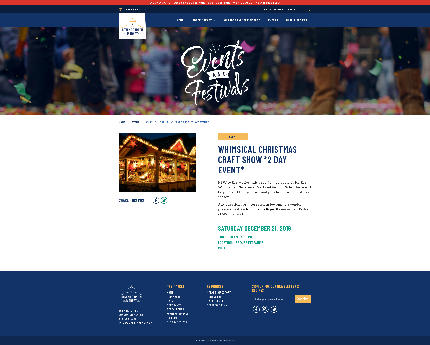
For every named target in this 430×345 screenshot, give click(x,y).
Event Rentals (216, 301)
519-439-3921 (127, 318)
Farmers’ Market (178, 313)
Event (233, 136)
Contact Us (292, 9)
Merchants (174, 305)
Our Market (174, 297)
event (136, 122)
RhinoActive (229, 340)
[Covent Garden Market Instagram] (265, 311)
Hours (267, 9)
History (172, 318)
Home (180, 20)
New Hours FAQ (267, 2)
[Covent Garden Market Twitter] (164, 202)
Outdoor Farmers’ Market (242, 20)
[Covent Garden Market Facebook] (155, 202)
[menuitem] (267, 9)
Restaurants (175, 309)
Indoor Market (202, 20)
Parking (278, 9)
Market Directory (219, 292)
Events (273, 20)
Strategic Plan (217, 305)
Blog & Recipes (296, 20)
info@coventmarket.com (136, 322)
